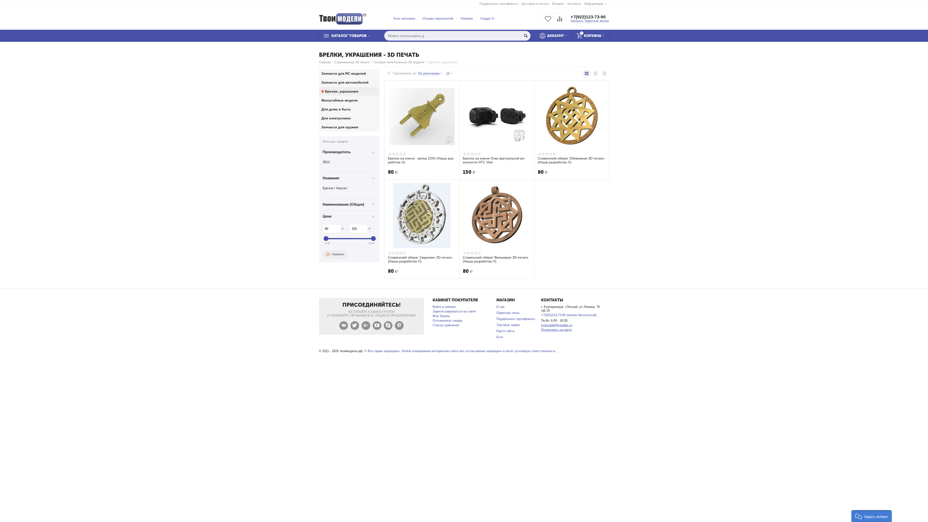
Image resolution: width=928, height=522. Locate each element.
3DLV (326, 162)
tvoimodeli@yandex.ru (556, 325)
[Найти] (525, 36)
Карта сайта (505, 331)
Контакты (574, 4)
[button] (871, 516)
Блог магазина (404, 18)
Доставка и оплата (535, 4)
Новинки (467, 18)
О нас (500, 307)
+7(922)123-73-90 (588, 16)
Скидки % (487, 18)
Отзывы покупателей (437, 18)
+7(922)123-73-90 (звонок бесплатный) (568, 315)
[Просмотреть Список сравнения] (560, 21)
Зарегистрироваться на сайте (454, 311)
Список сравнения (446, 325)
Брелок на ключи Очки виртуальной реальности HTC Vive (494, 160)
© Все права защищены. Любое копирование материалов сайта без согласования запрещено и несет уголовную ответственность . (461, 351)
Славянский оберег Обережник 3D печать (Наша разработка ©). (571, 160)
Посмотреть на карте (556, 330)
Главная (325, 62)
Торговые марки (508, 325)
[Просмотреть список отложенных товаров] (548, 21)
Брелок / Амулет (335, 188)
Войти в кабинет (444, 307)
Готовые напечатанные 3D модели (399, 62)
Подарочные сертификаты (498, 4)
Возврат (558, 4)
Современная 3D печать (352, 62)
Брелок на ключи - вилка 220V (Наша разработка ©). (421, 160)
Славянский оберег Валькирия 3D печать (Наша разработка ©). (495, 259)
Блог (499, 337)
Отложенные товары (448, 320)
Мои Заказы (441, 316)
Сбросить (338, 254)
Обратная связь (508, 313)
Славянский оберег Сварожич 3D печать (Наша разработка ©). (420, 259)
